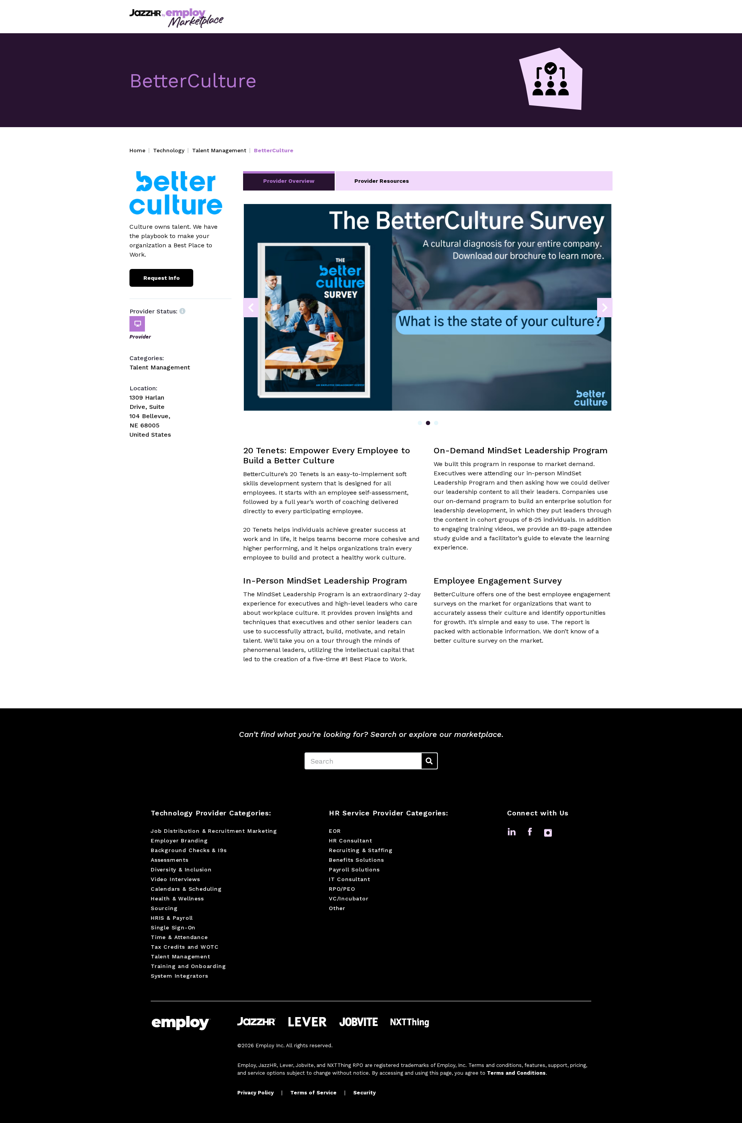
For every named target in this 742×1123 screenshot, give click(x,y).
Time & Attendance (179, 937)
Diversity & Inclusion (181, 869)
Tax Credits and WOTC (185, 947)
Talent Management (219, 150)
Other (337, 908)
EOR (334, 831)
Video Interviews (175, 879)
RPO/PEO (342, 889)
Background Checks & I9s (188, 850)
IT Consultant (349, 879)
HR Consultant (350, 840)
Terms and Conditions (516, 1073)
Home (137, 150)
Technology (168, 150)
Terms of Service (313, 1093)
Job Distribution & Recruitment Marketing (214, 831)
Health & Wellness (177, 898)
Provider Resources (381, 181)
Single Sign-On (173, 927)
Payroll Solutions (354, 869)
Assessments (170, 860)
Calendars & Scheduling (186, 889)
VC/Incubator (349, 898)
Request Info (161, 278)
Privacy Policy (255, 1093)
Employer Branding (179, 840)
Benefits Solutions (356, 860)
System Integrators (179, 976)
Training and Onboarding (188, 966)
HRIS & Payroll (172, 918)
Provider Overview (289, 181)
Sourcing (164, 908)
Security (364, 1093)
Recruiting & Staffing (361, 850)
